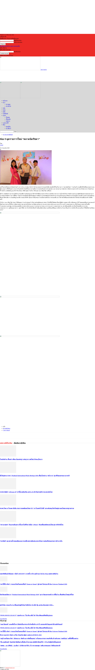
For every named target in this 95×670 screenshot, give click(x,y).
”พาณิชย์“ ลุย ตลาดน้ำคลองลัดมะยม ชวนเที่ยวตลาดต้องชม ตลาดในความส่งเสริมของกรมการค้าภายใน (31, 541)
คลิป (4, 111)
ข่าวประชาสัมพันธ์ (8, 134)
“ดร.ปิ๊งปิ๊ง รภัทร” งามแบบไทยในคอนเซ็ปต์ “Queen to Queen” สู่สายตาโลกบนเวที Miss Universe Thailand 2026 (33, 584)
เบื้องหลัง (8, 119)
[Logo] (10, 97)
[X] (18, 435)
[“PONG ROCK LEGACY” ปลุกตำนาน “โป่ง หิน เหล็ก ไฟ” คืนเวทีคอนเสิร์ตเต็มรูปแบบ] (3, 612)
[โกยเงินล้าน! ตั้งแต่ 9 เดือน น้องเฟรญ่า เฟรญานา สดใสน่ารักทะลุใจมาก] (8, 456)
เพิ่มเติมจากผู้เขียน (20, 443)
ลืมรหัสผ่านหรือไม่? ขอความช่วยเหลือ (10, 46)
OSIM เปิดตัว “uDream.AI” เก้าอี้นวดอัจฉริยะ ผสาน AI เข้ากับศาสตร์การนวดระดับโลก (26, 492)
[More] (29, 435)
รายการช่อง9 (6, 430)
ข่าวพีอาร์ (8, 128)
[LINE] (24, 435)
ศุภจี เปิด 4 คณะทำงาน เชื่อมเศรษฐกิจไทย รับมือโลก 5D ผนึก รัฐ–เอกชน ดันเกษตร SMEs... (27, 605)
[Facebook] (13, 435)
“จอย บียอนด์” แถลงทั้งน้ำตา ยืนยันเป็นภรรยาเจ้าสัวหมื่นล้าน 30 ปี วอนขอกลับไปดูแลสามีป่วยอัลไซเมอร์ (31, 624)
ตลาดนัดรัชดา (6, 428)
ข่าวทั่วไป (8, 106)
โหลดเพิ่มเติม (3, 618)
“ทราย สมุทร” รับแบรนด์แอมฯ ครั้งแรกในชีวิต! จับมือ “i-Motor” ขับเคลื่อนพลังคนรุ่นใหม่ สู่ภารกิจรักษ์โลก (32, 524)
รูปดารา (8, 121)
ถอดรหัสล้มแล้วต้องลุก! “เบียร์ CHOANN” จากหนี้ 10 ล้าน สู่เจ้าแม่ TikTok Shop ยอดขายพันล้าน (29, 573)
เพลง (4, 109)
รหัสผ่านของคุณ (18, 42)
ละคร (4, 115)
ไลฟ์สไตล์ (5, 113)
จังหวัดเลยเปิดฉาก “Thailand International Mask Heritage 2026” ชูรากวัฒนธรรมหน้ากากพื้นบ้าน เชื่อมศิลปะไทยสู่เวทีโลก (37, 594)
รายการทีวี (6, 122)
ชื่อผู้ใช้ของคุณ (17, 40)
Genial (1, 145)
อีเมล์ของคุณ (17, 51)
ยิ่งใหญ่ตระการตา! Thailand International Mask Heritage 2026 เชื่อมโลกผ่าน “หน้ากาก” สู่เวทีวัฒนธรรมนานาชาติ (34, 475)
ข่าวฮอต (8, 104)
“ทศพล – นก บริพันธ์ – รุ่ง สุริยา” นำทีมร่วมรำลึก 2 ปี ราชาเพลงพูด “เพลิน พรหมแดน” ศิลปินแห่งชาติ (30, 645)
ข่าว (4, 102)
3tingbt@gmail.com (10, 667)
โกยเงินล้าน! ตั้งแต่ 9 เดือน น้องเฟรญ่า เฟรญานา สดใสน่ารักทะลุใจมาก (21, 459)
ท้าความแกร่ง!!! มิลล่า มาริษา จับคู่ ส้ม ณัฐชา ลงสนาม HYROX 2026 (21, 635)
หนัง (4, 108)
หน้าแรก (5, 100)
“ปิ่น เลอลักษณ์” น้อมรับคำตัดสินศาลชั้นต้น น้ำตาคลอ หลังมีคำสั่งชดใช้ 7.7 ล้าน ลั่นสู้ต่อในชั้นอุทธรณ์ (30, 642)
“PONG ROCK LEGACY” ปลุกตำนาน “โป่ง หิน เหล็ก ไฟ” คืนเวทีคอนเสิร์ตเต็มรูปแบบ (26, 615)
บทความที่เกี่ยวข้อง (6, 443)
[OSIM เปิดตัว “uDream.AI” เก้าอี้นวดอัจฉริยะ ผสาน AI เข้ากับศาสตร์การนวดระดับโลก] (8, 488)
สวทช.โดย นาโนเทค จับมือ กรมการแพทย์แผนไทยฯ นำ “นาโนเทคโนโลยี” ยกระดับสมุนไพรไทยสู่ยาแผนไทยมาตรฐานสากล (37, 508)
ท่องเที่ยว (8, 126)
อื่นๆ (4, 124)
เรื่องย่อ (8, 117)
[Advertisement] (27, 75)
